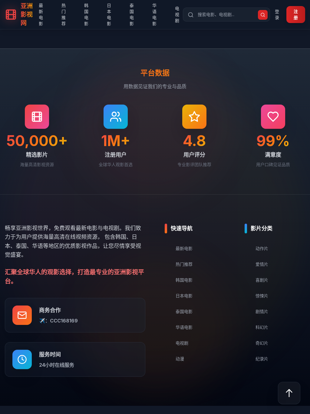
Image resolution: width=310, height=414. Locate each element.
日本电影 (109, 14)
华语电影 (154, 14)
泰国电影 (132, 14)
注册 (296, 14)
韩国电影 (86, 14)
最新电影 (41, 14)
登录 (277, 14)
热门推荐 (63, 14)
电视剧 (177, 14)
